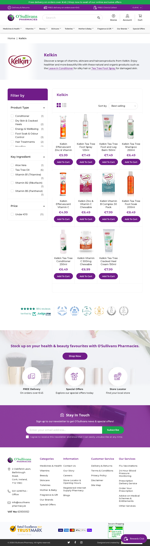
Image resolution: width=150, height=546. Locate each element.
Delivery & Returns (101, 466)
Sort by (102, 106)
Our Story (68, 470)
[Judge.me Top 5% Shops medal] (111, 311)
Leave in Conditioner (61, 68)
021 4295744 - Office (20, 492)
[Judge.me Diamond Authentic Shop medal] (62, 311)
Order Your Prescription (126, 489)
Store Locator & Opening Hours (72, 481)
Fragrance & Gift (104, 29)
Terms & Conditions (102, 470)
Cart (140, 20)
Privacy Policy (98, 475)
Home (11, 38)
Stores (113, 20)
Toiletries (69, 29)
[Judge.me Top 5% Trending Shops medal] (123, 311)
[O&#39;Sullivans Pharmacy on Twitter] (69, 542)
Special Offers (139, 29)
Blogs (66, 495)
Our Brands (122, 29)
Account (127, 20)
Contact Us (69, 466)
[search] (72, 18)
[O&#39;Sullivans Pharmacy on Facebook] (75, 542)
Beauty (42, 29)
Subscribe (113, 430)
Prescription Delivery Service (128, 482)
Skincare (55, 29)
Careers (67, 475)
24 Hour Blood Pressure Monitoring (127, 473)
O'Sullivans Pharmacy (23, 542)
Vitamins (29, 29)
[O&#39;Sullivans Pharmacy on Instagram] (81, 542)
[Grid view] (59, 105)
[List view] (64, 105)
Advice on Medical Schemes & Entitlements (129, 498)
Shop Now (75, 356)
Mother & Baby (85, 29)
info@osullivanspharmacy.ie (21, 504)
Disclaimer (97, 480)
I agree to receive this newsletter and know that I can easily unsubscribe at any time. (76, 437)
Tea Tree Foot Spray (103, 68)
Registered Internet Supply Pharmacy (74, 489)
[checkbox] (27, 116)
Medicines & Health (11, 29)
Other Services (127, 506)
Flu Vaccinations (128, 466)
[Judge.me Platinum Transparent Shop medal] (87, 311)
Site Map (96, 485)
